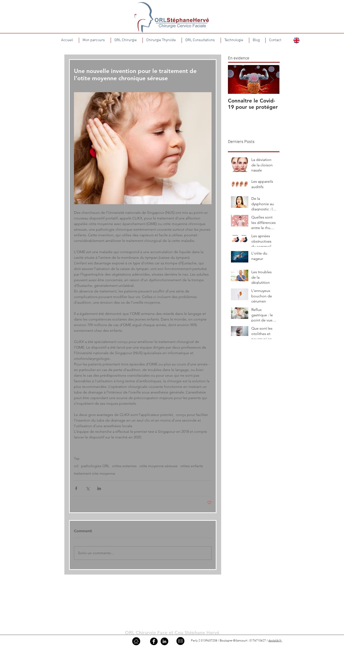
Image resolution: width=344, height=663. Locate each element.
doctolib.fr (275, 641)
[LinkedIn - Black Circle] (164, 641)
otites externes (124, 466)
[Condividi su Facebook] (76, 488)
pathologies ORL (95, 466)
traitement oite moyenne (94, 473)
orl (76, 466)
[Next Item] (272, 79)
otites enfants (191, 466)
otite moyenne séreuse (158, 466)
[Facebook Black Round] (154, 641)
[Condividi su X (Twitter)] (87, 488)
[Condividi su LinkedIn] (99, 488)
